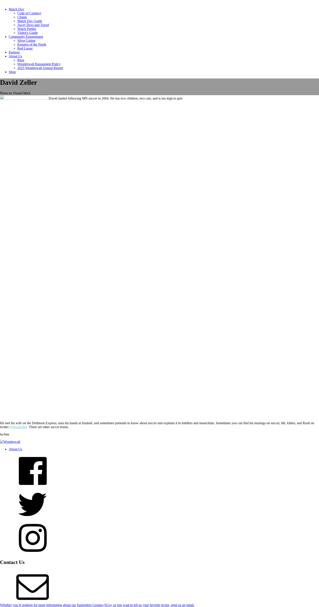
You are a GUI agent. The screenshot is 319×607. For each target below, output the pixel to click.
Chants (22, 17)
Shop (12, 72)
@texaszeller (18, 427)
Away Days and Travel (33, 25)
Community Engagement (26, 36)
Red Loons (25, 48)
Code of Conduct (29, 13)
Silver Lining (26, 40)
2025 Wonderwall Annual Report (40, 68)
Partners (14, 52)
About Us (15, 56)
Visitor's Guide (27, 33)
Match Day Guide (29, 21)
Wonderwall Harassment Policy (39, 64)
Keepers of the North (31, 44)
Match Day (16, 9)
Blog (20, 60)
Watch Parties (26, 29)
